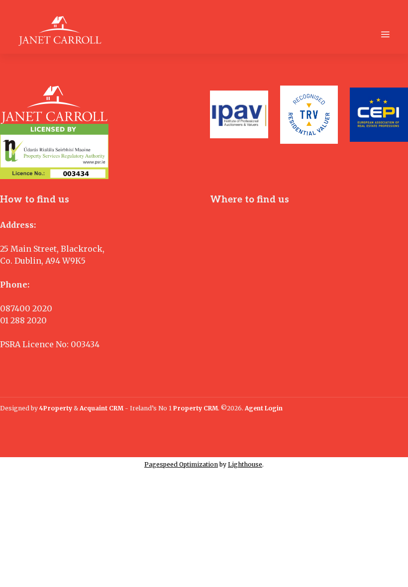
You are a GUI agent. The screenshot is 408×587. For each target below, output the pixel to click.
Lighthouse (245, 464)
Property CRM (195, 408)
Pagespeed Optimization (181, 464)
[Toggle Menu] (385, 34)
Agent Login (264, 408)
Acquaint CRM (101, 408)
